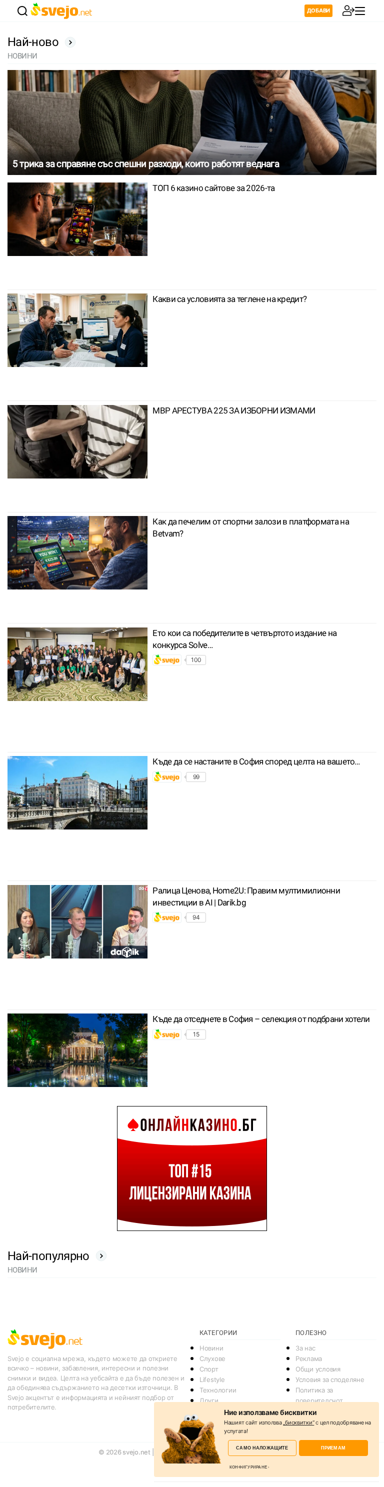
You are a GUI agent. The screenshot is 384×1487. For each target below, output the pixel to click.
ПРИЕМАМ (333, 1447)
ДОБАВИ (318, 10)
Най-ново (33, 42)
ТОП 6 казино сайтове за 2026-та (213, 188)
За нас (305, 1348)
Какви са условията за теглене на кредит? (229, 299)
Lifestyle (212, 1380)
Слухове (213, 1358)
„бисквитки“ (298, 1422)
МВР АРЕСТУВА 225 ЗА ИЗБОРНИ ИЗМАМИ (233, 411)
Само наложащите (262, 1447)
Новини (211, 1348)
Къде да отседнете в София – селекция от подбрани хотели (261, 1019)
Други (209, 1400)
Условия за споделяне (330, 1380)
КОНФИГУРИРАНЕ (248, 1467)
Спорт (209, 1369)
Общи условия (318, 1369)
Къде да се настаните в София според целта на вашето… (256, 761)
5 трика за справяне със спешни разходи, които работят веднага (145, 164)
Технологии (218, 1390)
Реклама (309, 1358)
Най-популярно (49, 1256)
